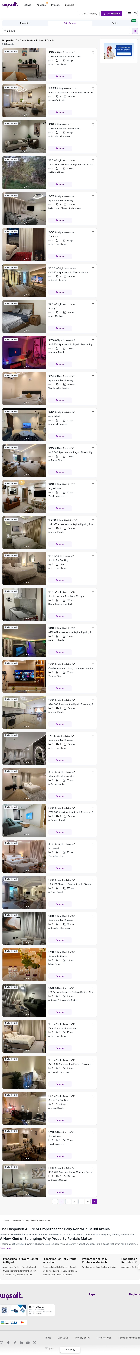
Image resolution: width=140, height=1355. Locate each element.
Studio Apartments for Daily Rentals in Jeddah (60, 1271)
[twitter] (34, 1342)
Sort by (71, 1350)
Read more (5, 1248)
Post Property (90, 13)
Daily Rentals (70, 23)
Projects (55, 5)
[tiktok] (8, 1342)
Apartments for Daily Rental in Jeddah (60, 1267)
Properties (25, 23)
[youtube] (28, 1342)
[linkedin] (21, 1342)
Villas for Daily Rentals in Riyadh (17, 1274)
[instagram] (1, 1342)
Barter (124, 22)
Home (6, 1221)
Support (69, 5)
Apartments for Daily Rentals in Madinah (99, 1267)
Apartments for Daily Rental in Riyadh (19, 1267)
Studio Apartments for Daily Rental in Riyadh (20, 1271)
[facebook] (14, 1342)
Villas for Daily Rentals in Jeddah (57, 1274)
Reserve (60, 76)
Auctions (41, 5)
